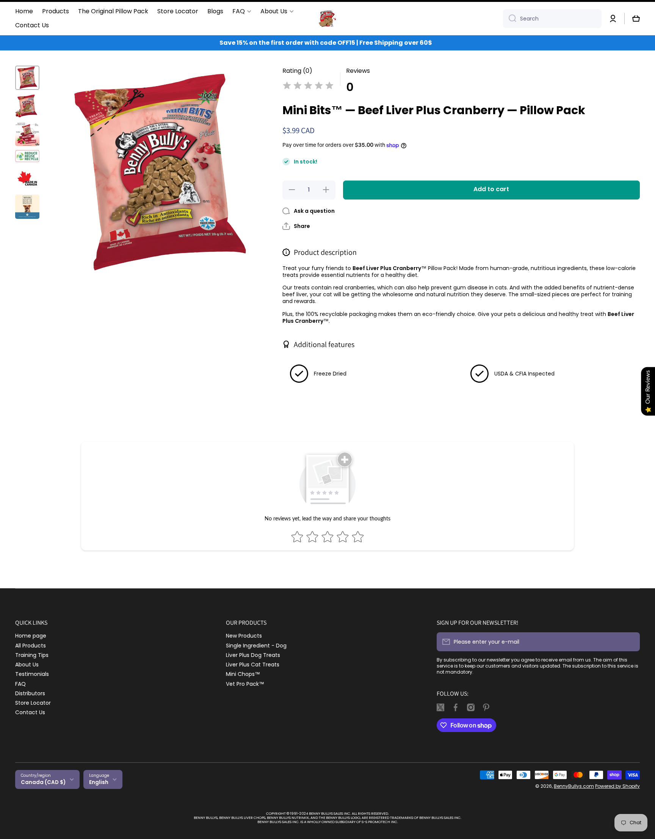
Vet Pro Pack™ (245, 683)
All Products (30, 645)
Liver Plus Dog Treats (253, 654)
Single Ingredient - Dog (256, 645)
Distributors (30, 693)
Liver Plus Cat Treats (252, 664)
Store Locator (33, 702)
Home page (30, 635)
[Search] (509, 18)
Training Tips (32, 654)
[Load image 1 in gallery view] (27, 78)
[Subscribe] (630, 641)
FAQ (20, 683)
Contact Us (30, 712)
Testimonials (32, 673)
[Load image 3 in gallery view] (27, 134)
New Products (244, 635)
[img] (308, 86)
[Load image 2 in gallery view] (27, 106)
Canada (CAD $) (43, 782)
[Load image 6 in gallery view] (27, 207)
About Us (27, 664)
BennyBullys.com (574, 786)
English (98, 782)
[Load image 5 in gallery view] (27, 179)
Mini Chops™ (243, 673)
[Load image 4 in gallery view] (27, 156)
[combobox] (552, 18)
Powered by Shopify (617, 786)
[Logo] (327, 18)
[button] (636, 18)
